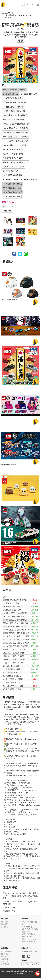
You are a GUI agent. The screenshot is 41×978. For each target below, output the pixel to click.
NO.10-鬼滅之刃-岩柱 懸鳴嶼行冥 (15, 128)
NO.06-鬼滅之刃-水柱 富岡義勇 (15, 115)
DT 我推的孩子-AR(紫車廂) (13, 107)
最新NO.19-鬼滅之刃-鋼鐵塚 (13, 167)
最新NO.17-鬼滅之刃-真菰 (13, 158)
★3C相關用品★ (27, 927)
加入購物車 (8, 211)
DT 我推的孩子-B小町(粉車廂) (14, 102)
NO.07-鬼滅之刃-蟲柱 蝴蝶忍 (14, 120)
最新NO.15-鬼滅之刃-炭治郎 (13, 150)
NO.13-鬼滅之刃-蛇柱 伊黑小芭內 (15, 141)
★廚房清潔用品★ (28, 934)
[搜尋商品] (27, 5)
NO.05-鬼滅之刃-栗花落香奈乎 (15, 111)
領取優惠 (36, 964)
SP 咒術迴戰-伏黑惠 (10, 171)
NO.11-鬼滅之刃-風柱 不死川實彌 (15, 132)
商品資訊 (20, 41)
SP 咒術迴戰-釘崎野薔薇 (12, 175)
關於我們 (4, 922)
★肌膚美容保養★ (28, 941)
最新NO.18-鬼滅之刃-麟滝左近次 (15, 162)
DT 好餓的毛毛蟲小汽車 (12, 98)
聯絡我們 (4, 924)
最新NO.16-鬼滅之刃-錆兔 (13, 154)
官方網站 (4, 927)
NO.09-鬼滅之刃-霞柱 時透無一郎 (16, 124)
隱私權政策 (5, 959)
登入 (11, 952)
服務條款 (4, 956)
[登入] (22, 5)
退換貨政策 (5, 961)
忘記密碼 (4, 954)
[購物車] (32, 5)
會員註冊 (4, 952)
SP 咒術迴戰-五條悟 (10, 180)
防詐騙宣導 (5, 964)
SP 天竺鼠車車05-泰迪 (11, 197)
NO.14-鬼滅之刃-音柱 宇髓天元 (15, 145)
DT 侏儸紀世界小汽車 (29, 94)
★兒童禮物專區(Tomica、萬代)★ (17, 15)
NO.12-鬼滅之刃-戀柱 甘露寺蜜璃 (15, 137)
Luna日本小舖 (7, 13)
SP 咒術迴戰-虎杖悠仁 (29, 180)
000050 (7, 18)
